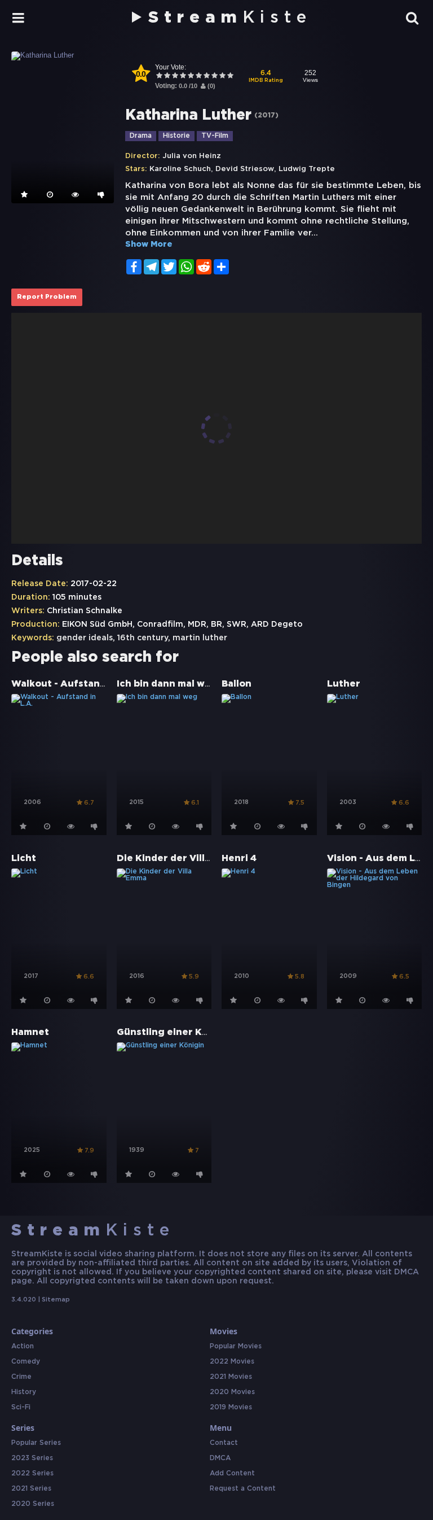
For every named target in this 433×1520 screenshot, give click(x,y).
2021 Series (31, 1489)
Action (22, 1346)
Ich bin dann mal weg (167, 684)
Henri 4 (239, 858)
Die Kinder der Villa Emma (179, 858)
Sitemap (56, 1300)
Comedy (25, 1362)
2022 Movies (232, 1362)
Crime (21, 1377)
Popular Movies (236, 1346)
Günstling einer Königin (175, 1032)
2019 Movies (231, 1407)
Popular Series (36, 1443)
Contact (224, 1443)
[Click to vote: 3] (175, 76)
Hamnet (30, 1032)
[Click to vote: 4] (183, 76)
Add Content (232, 1473)
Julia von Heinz (191, 156)
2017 (266, 115)
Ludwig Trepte (307, 169)
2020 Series (32, 1504)
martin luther (200, 638)
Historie (176, 136)
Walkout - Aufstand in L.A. (74, 684)
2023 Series (32, 1458)
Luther (343, 684)
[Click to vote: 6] (198, 76)
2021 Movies (231, 1377)
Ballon (236, 684)
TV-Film (214, 136)
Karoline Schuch (180, 169)
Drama (141, 136)
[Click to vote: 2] (167, 76)
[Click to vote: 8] (214, 76)
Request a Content (243, 1489)
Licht (23, 858)
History (23, 1392)
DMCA (220, 1458)
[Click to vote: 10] (230, 76)
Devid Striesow (244, 169)
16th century (142, 638)
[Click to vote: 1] (159, 76)
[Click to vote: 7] (206, 76)
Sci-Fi (20, 1407)
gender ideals (84, 638)
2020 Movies (232, 1392)
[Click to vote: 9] (222, 76)
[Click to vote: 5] (191, 76)
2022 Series (32, 1473)
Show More (149, 244)
